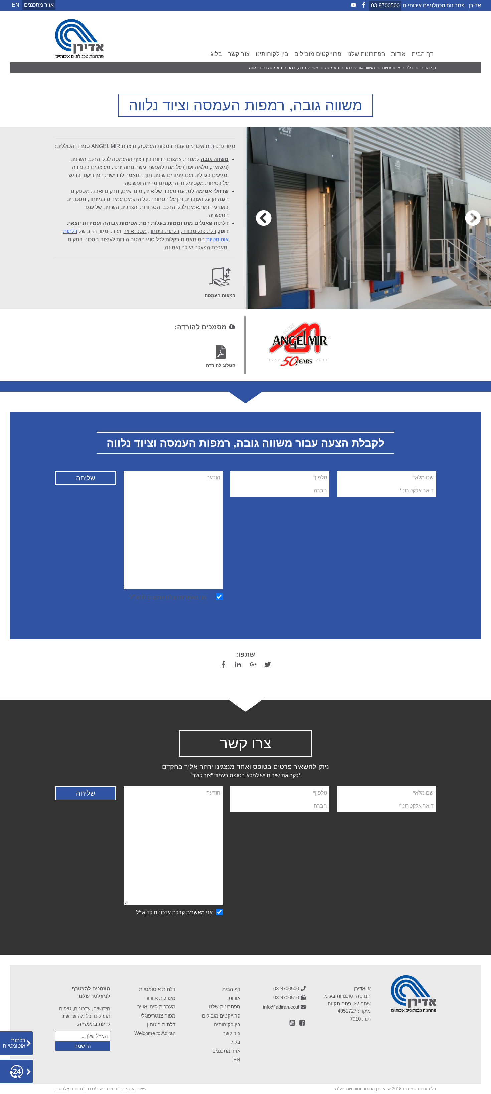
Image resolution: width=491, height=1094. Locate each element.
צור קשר (239, 54)
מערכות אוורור (160, 998)
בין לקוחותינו (272, 54)
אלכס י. (62, 1088)
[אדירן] (79, 56)
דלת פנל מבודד (199, 231)
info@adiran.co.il (281, 1007)
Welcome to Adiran (154, 1033)
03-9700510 (286, 997)
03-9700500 (385, 5)
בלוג (216, 54)
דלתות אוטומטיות (157, 989)
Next (264, 218)
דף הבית (422, 54)
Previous (473, 218)
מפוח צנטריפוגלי (158, 1016)
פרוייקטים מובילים (317, 54)
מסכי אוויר (135, 231)
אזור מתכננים (39, 5)
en (15, 5)
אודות (398, 54)
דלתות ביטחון (164, 231)
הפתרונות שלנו (366, 54)
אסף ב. (127, 1088)
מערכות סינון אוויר (156, 1006)
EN (236, 1059)
